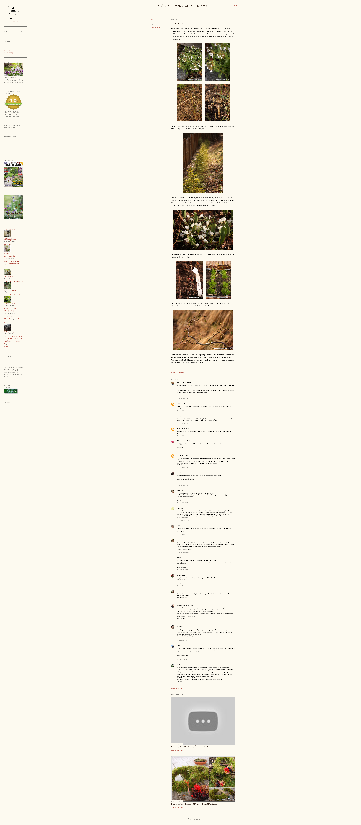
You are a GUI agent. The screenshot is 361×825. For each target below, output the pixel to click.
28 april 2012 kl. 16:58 (182, 600)
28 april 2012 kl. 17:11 (182, 621)
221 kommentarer (180, 750)
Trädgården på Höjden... (184, 441)
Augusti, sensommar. (11, 290)
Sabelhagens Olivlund (184, 605)
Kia (178, 645)
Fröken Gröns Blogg (10, 229)
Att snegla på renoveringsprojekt (10, 239)
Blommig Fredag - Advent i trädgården (195, 803)
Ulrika (178, 525)
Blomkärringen (182, 455)
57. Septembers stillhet (11, 263)
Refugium (7, 323)
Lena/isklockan (182, 473)
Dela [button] (152, 20)
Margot (179, 626)
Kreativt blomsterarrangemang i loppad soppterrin (11, 255)
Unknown (180, 403)
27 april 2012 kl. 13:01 (182, 423)
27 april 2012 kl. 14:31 (182, 450)
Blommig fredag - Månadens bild (191, 746)
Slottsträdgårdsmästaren (12, 261)
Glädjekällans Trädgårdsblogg (13, 281)
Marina (179, 490)
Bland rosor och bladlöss (182, 5)
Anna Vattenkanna (183, 382)
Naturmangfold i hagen (11, 318)
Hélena (13, 18)
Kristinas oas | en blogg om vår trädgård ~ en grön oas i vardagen (13, 338)
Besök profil (13, 22)
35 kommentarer (179, 807)
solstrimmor (8, 268)
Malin (178, 508)
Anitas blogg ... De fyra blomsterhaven (11, 309)
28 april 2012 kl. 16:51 (182, 585)
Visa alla (6, 347)
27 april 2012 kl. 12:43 (182, 410)
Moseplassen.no (9, 316)
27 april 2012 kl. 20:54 (183, 520)
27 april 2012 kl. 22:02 (183, 534)
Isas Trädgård (8, 244)
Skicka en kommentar (178, 688)
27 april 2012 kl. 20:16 (182, 502)
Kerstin (179, 665)
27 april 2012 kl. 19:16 (182, 485)
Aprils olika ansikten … (11, 312)
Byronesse (180, 575)
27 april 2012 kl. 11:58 (182, 398)
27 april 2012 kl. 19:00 (182, 467)
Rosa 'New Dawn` (10, 304)
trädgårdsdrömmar (183, 428)
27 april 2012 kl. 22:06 (183, 552)
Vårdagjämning (9, 332)
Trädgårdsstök (155, 27)
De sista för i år (8, 277)
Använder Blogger (195, 819)
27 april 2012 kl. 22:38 (182, 569)
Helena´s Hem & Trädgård (12, 295)
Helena (179, 591)
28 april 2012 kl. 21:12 (182, 659)
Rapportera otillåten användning (11, 52)
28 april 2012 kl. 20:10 (183, 640)
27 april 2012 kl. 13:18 (182, 435)
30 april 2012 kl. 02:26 (183, 684)
